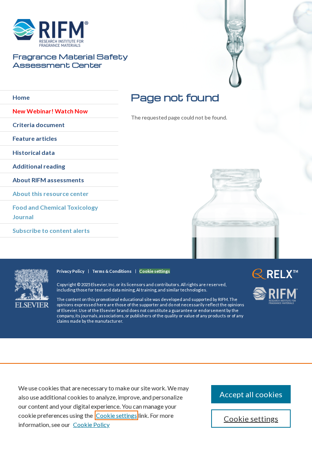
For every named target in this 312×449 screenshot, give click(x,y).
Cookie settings (116, 415)
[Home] (51, 33)
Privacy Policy (70, 271)
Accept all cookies (251, 394)
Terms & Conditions (112, 271)
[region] (156, 406)
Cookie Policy (91, 424)
